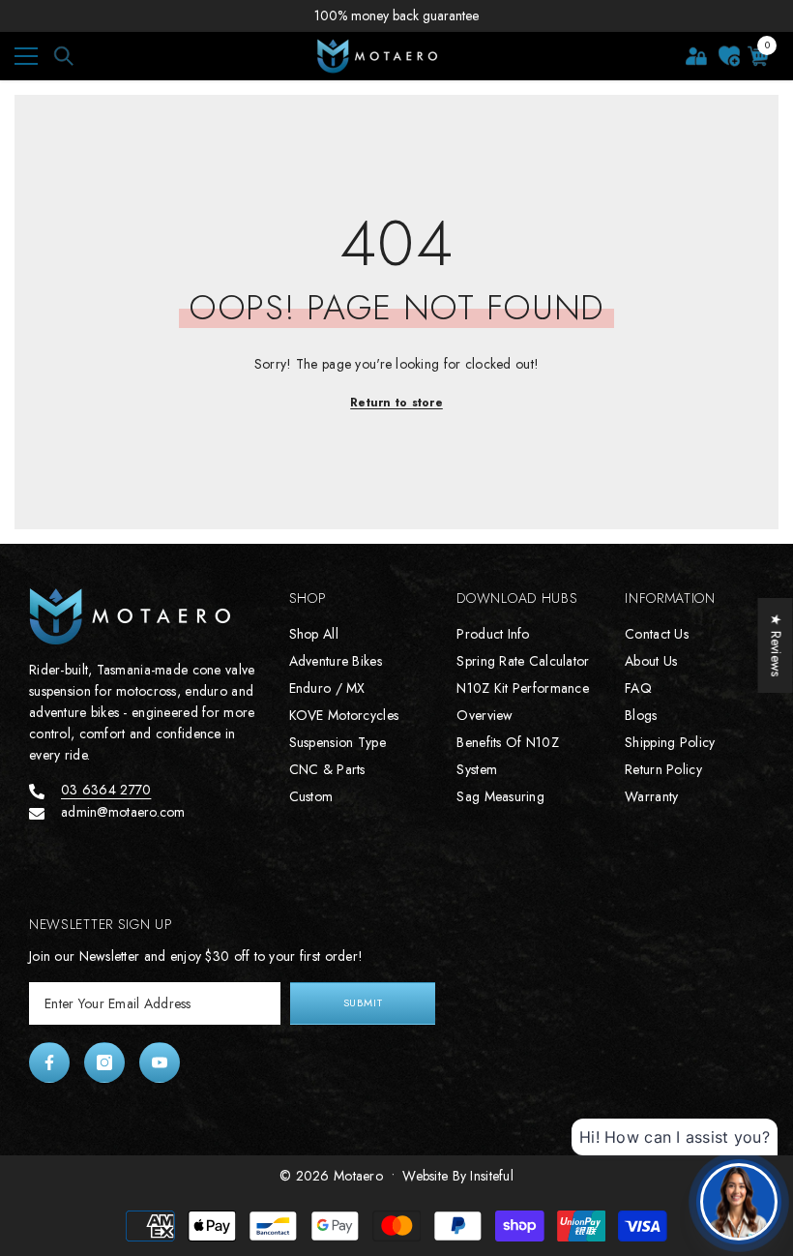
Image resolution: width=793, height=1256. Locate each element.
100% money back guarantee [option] (396, 15)
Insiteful (492, 1175)
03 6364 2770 (106, 789)
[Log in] (696, 56)
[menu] (26, 56)
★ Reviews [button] (776, 645)
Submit (362, 1002)
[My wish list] (729, 56)
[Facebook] (49, 1062)
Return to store (396, 402)
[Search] (63, 56)
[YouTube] (159, 1062)
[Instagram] (104, 1062)
